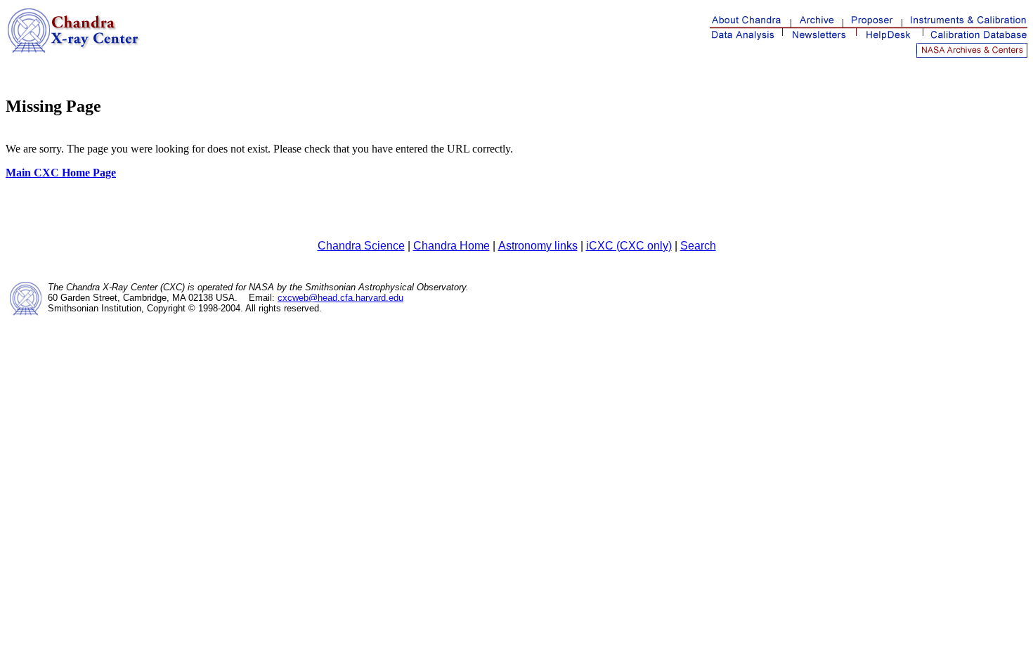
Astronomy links (538, 246)
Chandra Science (361, 246)
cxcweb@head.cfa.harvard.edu (340, 297)
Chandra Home (451, 246)
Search (698, 246)
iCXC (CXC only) (629, 246)
